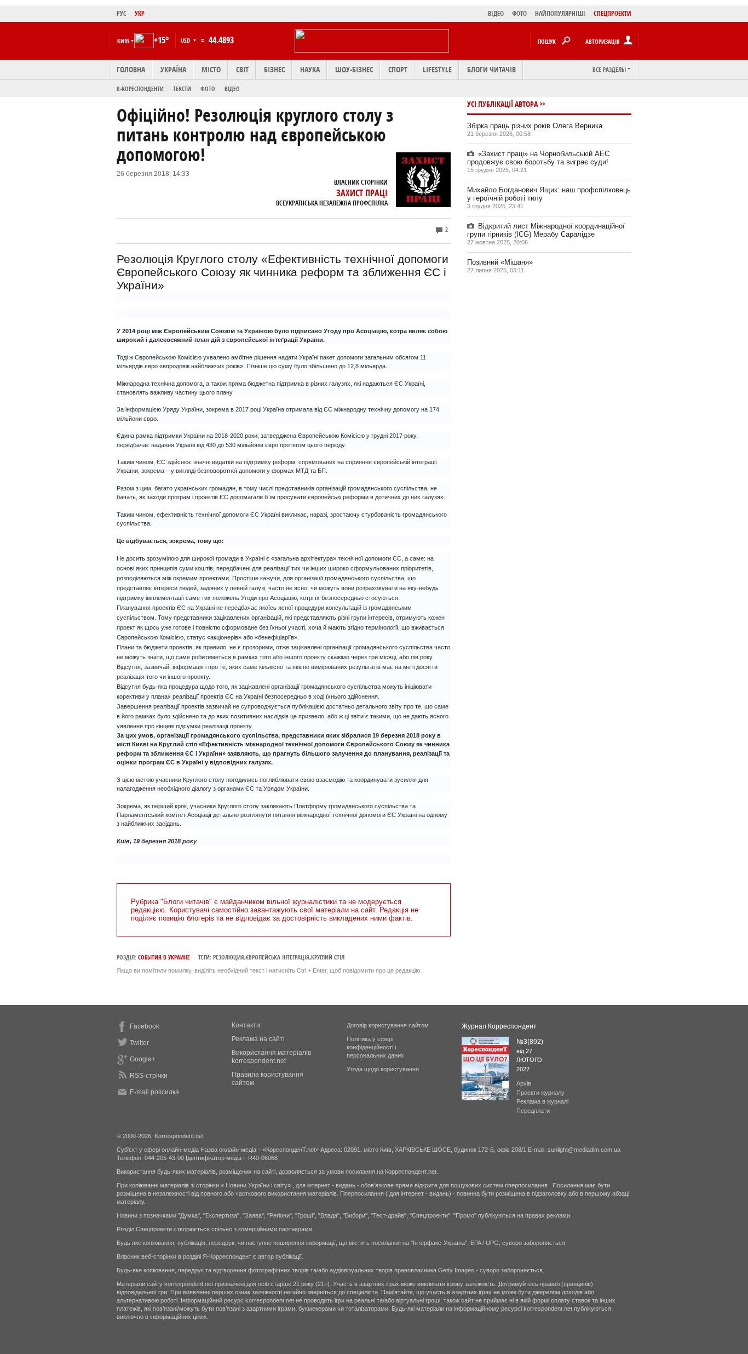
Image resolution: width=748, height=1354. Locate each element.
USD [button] (186, 40)
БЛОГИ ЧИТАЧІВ (491, 69)
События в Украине (164, 957)
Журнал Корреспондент (499, 1026)
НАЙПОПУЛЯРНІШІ (560, 13)
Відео (232, 88)
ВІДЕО (496, 13)
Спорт (397, 69)
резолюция (228, 957)
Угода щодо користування (383, 1069)
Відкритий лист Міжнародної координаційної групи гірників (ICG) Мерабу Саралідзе (546, 230)
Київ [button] (123, 41)
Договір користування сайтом (388, 1025)
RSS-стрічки (149, 1075)
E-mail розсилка (154, 1092)
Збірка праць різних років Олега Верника (534, 126)
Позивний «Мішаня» (500, 262)
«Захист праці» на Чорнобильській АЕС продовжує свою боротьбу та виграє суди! (538, 158)
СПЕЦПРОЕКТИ (612, 13)
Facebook (144, 1026)
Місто (211, 69)
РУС (121, 13)
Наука (310, 69)
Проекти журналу (540, 1092)
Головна (131, 69)
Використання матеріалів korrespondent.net (271, 1057)
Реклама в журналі (542, 1101)
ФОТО (519, 13)
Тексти (182, 88)
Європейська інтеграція (277, 957)
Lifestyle (437, 69)
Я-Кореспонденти (140, 88)
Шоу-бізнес (354, 69)
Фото (207, 88)
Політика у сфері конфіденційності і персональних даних (375, 1047)
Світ (242, 69)
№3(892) (529, 1042)
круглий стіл (327, 957)
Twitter (139, 1043)
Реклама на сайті (258, 1039)
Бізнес (274, 69)
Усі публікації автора (502, 104)
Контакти (246, 1025)
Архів (523, 1083)
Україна (173, 69)
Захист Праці (362, 193)
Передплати (533, 1110)
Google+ (143, 1059)
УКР (140, 13)
